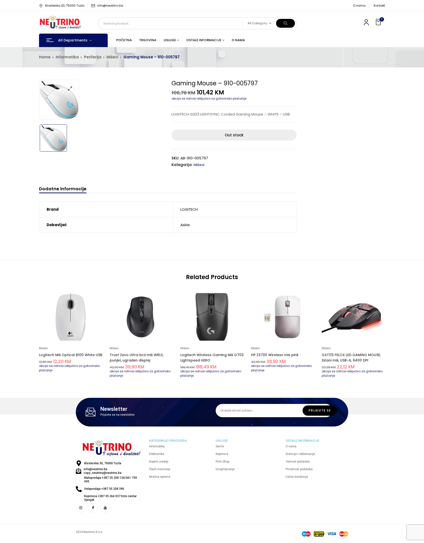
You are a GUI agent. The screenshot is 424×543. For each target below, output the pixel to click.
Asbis (185, 224)
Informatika (67, 57)
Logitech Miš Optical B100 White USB (70, 354)
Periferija (92, 57)
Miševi (112, 57)
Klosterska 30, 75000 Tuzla (64, 5)
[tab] (62, 189)
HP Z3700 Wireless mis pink (275, 354)
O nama (359, 5)
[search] (285, 23)
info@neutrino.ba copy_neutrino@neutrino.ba (102, 471)
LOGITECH (189, 209)
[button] (379, 22)
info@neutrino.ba (110, 5)
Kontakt (379, 5)
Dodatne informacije (62, 189)
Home (45, 57)
